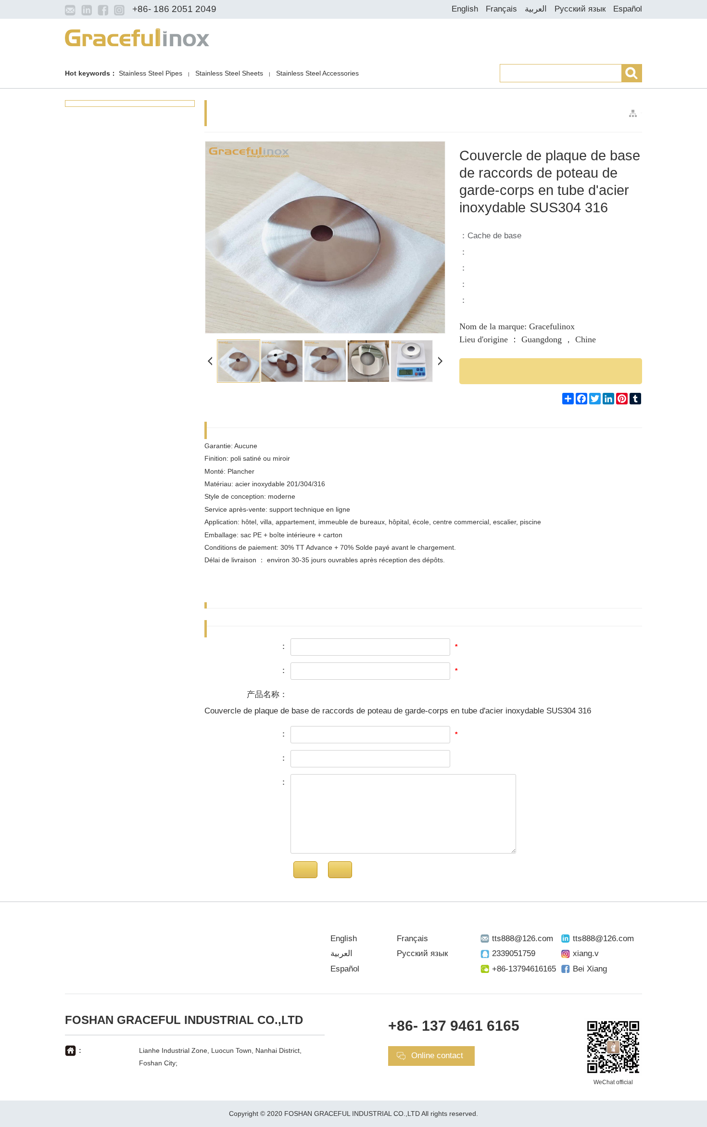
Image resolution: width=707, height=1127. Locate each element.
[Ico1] (70, 9)
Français (501, 8)
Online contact (437, 1055)
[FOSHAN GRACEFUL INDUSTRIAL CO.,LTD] (137, 36)
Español (627, 8)
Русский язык (580, 8)
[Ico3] (103, 9)
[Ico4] (119, 9)
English (465, 8)
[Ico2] (86, 9)
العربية (536, 8)
